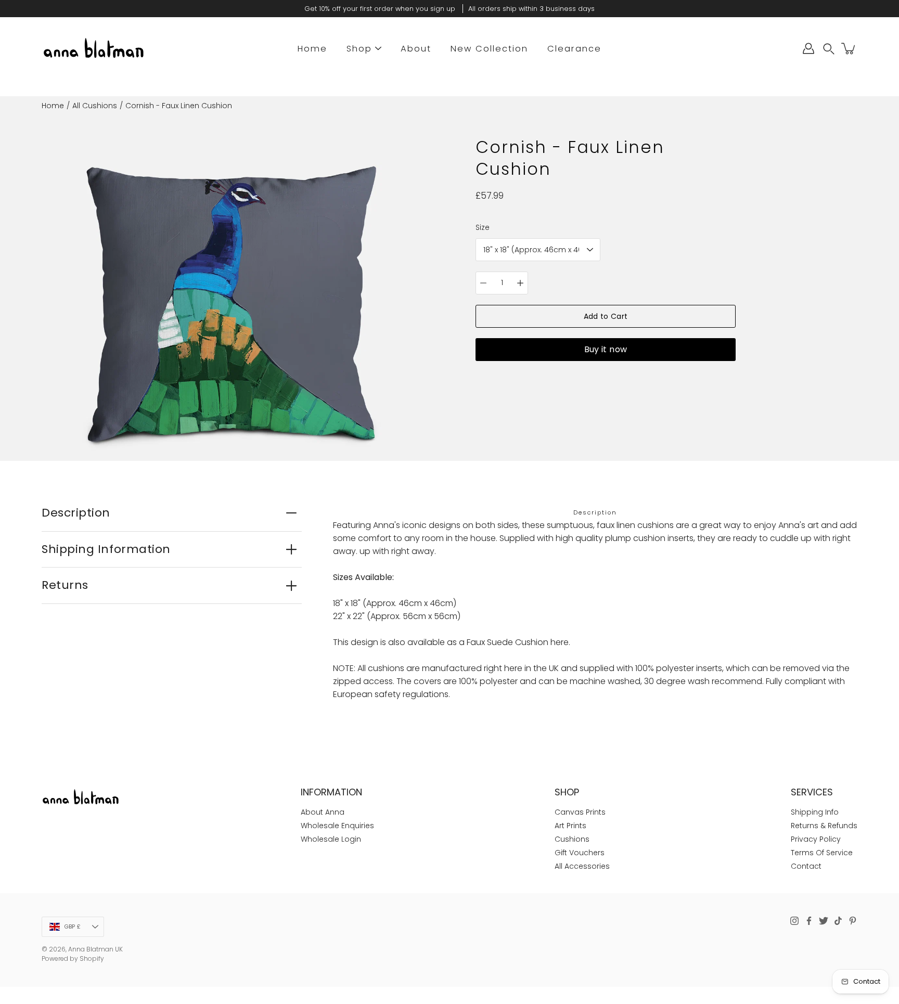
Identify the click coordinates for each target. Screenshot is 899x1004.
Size (483, 227)
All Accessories (582, 866)
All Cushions (94, 105)
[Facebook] (809, 921)
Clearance (574, 49)
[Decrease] (483, 283)
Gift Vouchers (580, 852)
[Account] (808, 48)
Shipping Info (815, 812)
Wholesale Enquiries (337, 825)
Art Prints (570, 825)
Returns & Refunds (824, 825)
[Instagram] (794, 921)
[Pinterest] (852, 921)
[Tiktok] (838, 921)
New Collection (489, 49)
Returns (65, 585)
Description (76, 513)
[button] (828, 48)
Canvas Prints (580, 812)
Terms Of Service (822, 852)
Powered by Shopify (73, 958)
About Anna (322, 812)
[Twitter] (823, 921)
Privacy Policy (816, 839)
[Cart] (849, 48)
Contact (806, 866)
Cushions (572, 839)
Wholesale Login (331, 839)
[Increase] (520, 283)
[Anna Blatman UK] (94, 48)
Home (312, 49)
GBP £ (72, 926)
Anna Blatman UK (95, 949)
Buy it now (605, 349)
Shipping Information (106, 549)
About (416, 49)
